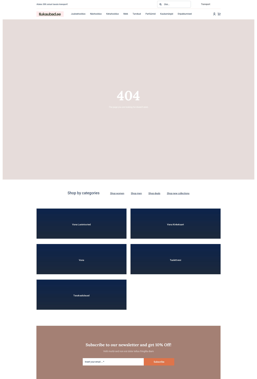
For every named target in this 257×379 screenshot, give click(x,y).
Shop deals (154, 193)
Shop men (136, 193)
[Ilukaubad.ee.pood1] (49, 12)
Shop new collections (178, 193)
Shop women (117, 193)
